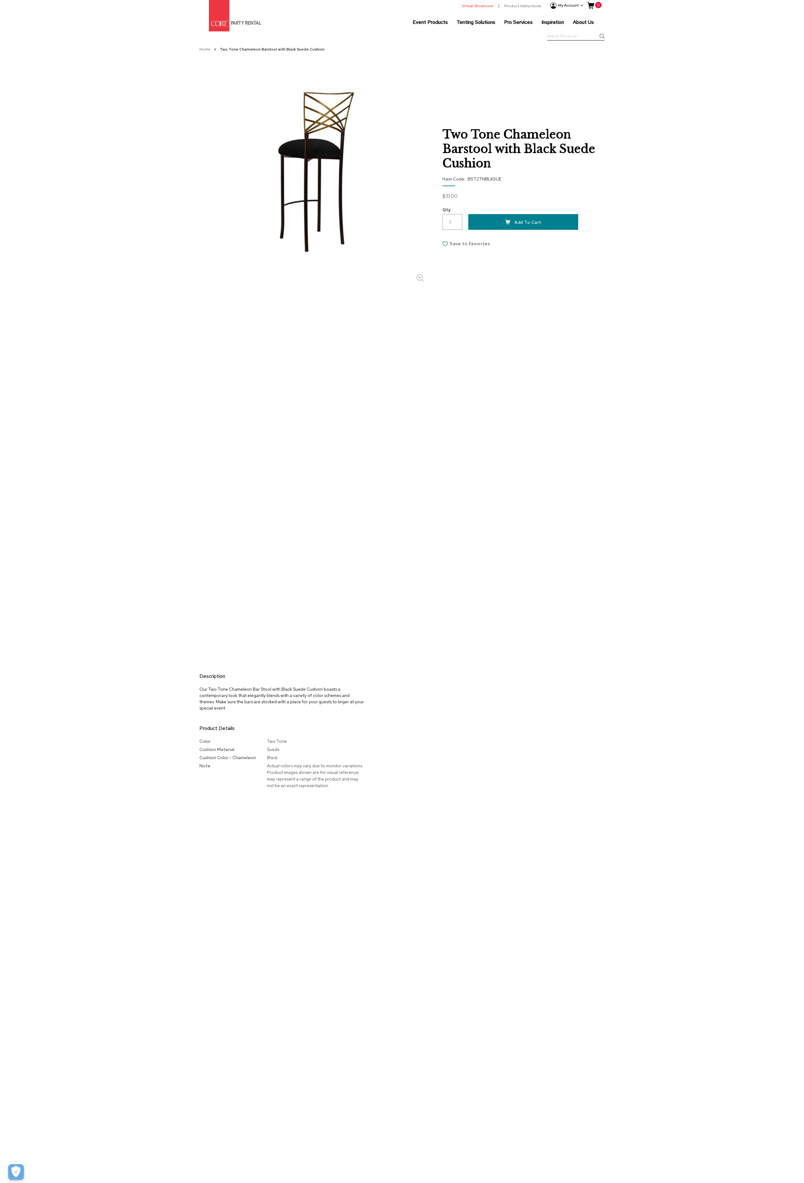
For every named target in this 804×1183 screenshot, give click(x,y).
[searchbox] (576, 37)
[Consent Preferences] (16, 1172)
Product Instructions (522, 6)
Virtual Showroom (477, 6)
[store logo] (235, 15)
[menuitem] (430, 22)
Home (205, 49)
